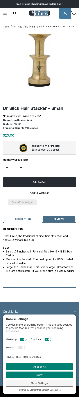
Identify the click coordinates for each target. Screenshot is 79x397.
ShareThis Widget (22, 202)
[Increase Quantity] (21, 167)
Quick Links (10, 311)
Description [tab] (23, 219)
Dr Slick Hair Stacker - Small (59, 26)
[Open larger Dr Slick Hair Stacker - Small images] (39, 59)
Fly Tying (17, 26)
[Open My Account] (65, 13)
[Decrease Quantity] (6, 167)
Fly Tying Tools (33, 26)
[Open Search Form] (15, 13)
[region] (39, 97)
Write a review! (32, 116)
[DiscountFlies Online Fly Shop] (39, 13)
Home (6, 26)
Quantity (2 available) (16, 159)
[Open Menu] (5, 13)
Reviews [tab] (59, 219)
